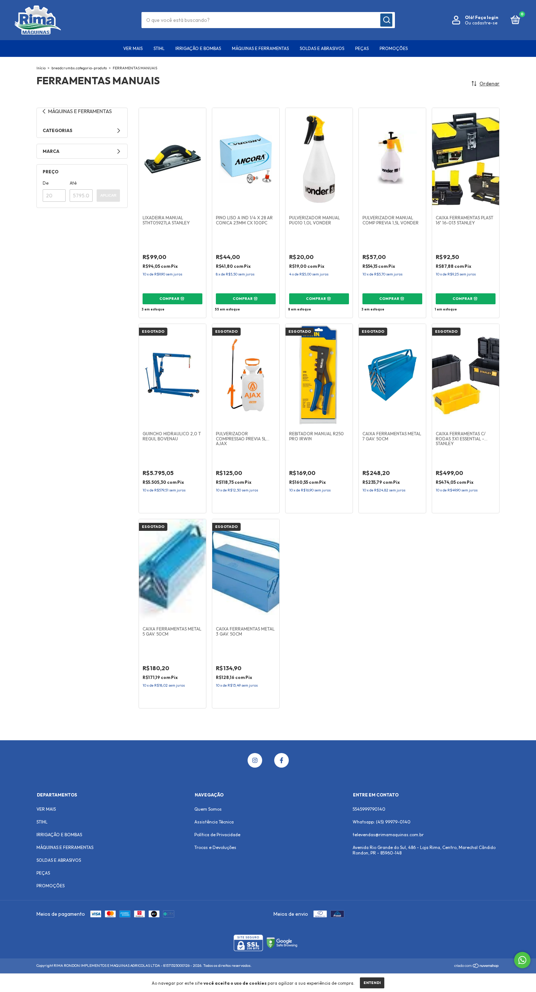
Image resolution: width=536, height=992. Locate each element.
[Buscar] (386, 20)
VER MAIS (133, 48)
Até (73, 183)
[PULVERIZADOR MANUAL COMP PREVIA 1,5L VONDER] (392, 159)
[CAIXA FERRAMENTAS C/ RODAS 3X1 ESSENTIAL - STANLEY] (465, 375)
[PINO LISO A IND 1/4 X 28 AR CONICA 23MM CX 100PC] (245, 159)
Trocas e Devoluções (215, 847)
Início (41, 68)
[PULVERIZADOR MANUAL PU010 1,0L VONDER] (319, 159)
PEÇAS (362, 48)
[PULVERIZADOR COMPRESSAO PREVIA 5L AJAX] (245, 375)
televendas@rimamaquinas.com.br (388, 834)
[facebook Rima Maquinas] (281, 760)
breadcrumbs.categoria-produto (79, 68)
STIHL (159, 48)
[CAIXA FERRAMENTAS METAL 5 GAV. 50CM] (172, 570)
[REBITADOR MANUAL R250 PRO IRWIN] (319, 375)
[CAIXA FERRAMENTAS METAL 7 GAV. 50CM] (392, 375)
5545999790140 (369, 809)
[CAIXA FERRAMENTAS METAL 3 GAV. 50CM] (245, 570)
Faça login (486, 17)
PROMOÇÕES (394, 48)
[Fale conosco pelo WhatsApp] (522, 960)
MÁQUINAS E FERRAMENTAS (260, 48)
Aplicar (108, 195)
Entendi (372, 982)
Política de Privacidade (217, 834)
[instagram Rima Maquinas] (255, 760)
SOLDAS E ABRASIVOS (322, 48)
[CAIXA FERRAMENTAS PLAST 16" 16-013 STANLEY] (465, 159)
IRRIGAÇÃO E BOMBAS (198, 48)
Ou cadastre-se (481, 23)
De (45, 183)
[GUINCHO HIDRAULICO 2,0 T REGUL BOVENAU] (172, 375)
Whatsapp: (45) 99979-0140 (382, 822)
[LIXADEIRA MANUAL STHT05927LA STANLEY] (172, 159)
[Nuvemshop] (477, 966)
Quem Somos (208, 809)
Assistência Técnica (214, 822)
